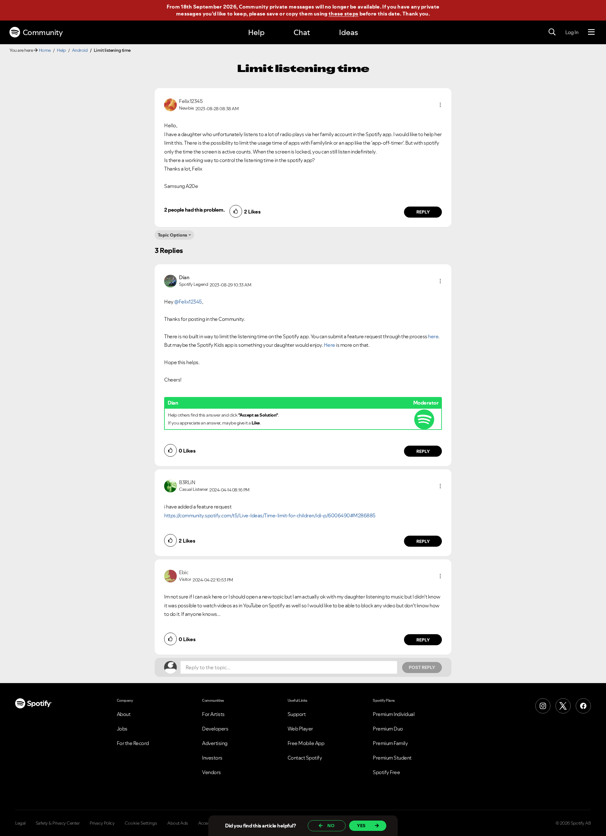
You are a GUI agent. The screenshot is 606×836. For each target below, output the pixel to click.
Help (256, 32)
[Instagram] (542, 705)
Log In (571, 32)
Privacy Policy (102, 823)
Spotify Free (386, 772)
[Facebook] (583, 705)
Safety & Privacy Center (58, 823)
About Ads (177, 823)
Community (43, 32)
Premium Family (390, 743)
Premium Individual (393, 714)
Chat (302, 32)
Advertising (215, 743)
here (433, 336)
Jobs (122, 728)
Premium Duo (388, 728)
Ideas (348, 32)
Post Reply (422, 667)
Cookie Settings (141, 823)
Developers (215, 728)
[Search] (552, 32)
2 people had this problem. (194, 209)
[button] (440, 105)
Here (329, 344)
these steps (343, 13)
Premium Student (392, 757)
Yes (361, 825)
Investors (212, 757)
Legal (20, 823)
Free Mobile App (306, 743)
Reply (423, 212)
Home (45, 50)
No (331, 825)
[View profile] (170, 104)
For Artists (213, 714)
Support (297, 714)
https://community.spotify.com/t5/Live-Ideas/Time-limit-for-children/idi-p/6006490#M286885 (270, 515)
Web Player (300, 728)
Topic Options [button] (172, 235)
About (124, 714)
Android (80, 50)
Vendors (211, 772)
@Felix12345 (188, 301)
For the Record (133, 743)
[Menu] (591, 32)
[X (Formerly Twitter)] (563, 705)
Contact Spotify (305, 757)
